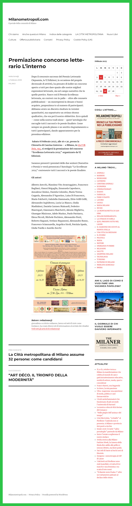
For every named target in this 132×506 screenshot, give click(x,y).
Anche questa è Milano (34, 34)
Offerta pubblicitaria (30, 39)
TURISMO (101, 259)
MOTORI (100, 243)
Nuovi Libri (112, 34)
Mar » (117, 96)
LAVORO (100, 200)
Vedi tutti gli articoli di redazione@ (45, 329)
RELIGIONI (101, 249)
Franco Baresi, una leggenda (108, 386)
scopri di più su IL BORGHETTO (107, 291)
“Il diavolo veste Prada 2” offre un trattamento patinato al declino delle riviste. (109, 475)
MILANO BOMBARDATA (106, 216)
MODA (99, 240)
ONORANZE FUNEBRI (105, 246)
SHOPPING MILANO (105, 254)
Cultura (12, 39)
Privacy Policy (63, 39)
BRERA (99, 267)
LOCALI (100, 203)
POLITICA (101, 238)
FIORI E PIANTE (103, 197)
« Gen (100, 96)
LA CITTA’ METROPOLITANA (89, 34)
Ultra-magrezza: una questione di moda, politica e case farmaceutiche (109, 394)
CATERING (101, 181)
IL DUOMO (101, 235)
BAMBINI (101, 176)
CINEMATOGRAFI (104, 189)
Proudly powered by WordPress (55, 495)
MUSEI (99, 208)
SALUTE (100, 251)
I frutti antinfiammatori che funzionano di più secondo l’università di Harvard (108, 402)
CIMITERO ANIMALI (105, 184)
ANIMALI (100, 173)
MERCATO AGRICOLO (105, 265)
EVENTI (100, 192)
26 (105, 91)
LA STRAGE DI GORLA (106, 219)
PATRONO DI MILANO (106, 262)
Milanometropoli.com (28, 19)
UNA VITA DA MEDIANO (107, 232)
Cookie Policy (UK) (83, 39)
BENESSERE (102, 178)
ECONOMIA (101, 186)
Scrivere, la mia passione (107, 388)
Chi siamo (14, 34)
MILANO (12, 84)
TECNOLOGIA (102, 257)
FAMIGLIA (101, 194)
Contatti (48, 39)
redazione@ (14, 76)
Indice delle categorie (61, 34)
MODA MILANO (103, 205)
